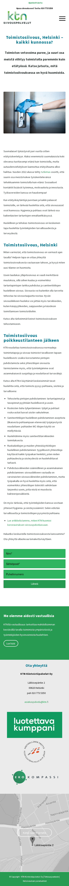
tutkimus (46, 172)
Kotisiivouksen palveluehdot (35, 881)
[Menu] (60, 18)
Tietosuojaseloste (51, 876)
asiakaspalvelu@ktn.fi (36, 702)
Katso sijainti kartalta (34, 832)
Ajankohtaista (35, 2)
